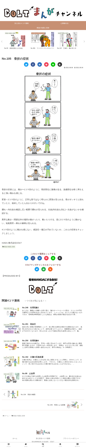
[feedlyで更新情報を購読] (43, 269)
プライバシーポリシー (71, 438)
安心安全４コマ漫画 (43, 438)
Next (84, 41)
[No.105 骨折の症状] (39, 64)
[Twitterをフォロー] (37, 269)
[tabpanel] (16, 41)
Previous (2, 41)
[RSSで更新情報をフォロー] (50, 269)
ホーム (15, 438)
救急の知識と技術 (9, 246)
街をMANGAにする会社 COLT (43, 442)
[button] (80, 283)
